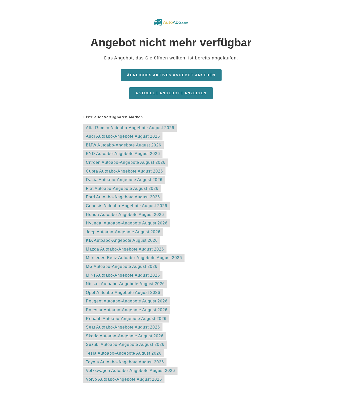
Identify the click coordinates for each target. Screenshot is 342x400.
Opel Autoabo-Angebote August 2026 (123, 292)
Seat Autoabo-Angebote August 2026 (123, 327)
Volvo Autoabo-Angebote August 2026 (124, 379)
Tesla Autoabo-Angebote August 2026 (123, 353)
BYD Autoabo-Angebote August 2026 (123, 153)
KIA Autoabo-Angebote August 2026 (122, 240)
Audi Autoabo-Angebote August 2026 (123, 136)
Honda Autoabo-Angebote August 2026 (125, 214)
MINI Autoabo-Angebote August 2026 (123, 275)
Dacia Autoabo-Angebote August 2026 (124, 180)
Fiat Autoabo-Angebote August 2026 (122, 188)
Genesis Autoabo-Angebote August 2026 (126, 206)
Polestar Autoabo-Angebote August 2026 (126, 310)
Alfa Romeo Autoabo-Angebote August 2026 (130, 128)
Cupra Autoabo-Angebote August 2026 (124, 171)
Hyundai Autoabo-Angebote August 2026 (126, 223)
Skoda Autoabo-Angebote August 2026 (124, 336)
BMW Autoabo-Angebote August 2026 (123, 145)
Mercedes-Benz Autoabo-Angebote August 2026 (134, 258)
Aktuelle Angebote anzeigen (171, 93)
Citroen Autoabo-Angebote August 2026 (125, 162)
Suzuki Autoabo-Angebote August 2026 (125, 344)
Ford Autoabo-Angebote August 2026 (123, 197)
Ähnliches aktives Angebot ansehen (171, 75)
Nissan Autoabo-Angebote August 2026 (125, 284)
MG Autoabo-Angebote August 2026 (121, 266)
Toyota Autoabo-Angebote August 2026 (125, 362)
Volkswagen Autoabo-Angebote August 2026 (130, 370)
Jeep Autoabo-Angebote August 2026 (123, 232)
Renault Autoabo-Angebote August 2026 (126, 318)
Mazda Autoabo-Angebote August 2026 (125, 249)
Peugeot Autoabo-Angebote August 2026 (126, 301)
